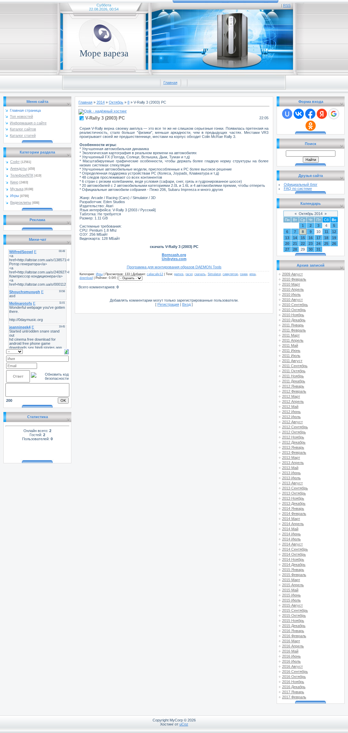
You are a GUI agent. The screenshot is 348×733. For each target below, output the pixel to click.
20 (287, 244)
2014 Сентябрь (295, 549)
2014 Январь (293, 508)
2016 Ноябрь (293, 682)
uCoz (183, 724)
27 (287, 249)
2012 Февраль (294, 391)
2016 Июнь (291, 656)
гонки (243, 274)
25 (326, 244)
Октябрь (116, 102)
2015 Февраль (294, 575)
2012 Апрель (293, 401)
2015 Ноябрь (293, 621)
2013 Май (290, 468)
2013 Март (291, 457)
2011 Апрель (292, 340)
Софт (15, 162)
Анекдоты (18, 168)
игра (252, 274)
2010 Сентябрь (295, 305)
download (86, 278)
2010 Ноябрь (293, 315)
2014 (101, 102)
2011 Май (290, 345)
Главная (170, 83)
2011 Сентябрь (295, 366)
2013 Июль (291, 478)
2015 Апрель (293, 585)
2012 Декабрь (294, 442)
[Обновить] (66, 351)
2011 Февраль (294, 330)
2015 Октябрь (294, 615)
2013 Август (292, 483)
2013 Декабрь (294, 503)
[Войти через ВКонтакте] (299, 114)
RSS (287, 5)
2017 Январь (293, 692)
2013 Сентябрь (295, 488)
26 (334, 244)
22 (303, 244)
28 (295, 249)
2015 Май (290, 590)
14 (295, 238)
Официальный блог (300, 184)
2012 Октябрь (294, 432)
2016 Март (291, 641)
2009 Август (292, 274)
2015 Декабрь (294, 626)
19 (334, 238)
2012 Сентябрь (295, 427)
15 (303, 238)
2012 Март (291, 396)
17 (318, 238)
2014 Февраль (294, 514)
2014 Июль (291, 539)
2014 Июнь (291, 534)
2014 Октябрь (294, 554)
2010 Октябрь (294, 310)
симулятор (230, 274)
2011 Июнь (291, 350)
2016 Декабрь (294, 687)
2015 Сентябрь (295, 610)
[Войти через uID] (287, 114)
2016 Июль (291, 661)
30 (311, 249)
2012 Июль (291, 417)
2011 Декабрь (293, 381)
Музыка (16, 189)
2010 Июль (291, 294)
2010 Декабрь (294, 320)
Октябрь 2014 (311, 214)
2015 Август (292, 605)
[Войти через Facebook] (310, 114)
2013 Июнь (291, 473)
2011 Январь (293, 325)
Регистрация (168, 304)
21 (295, 244)
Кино (14, 182)
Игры (14, 196)
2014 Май (290, 529)
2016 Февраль (294, 636)
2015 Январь (293, 570)
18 (326, 238)
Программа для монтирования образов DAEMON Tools (174, 267)
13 (287, 238)
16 (311, 238)
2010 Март (291, 284)
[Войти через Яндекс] (322, 114)
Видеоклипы (20, 202)
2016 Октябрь (294, 677)
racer (189, 274)
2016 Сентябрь (295, 671)
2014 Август (292, 544)
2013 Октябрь (294, 493)
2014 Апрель (293, 524)
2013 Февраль (294, 452)
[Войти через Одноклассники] (311, 126)
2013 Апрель (293, 463)
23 (311, 244)
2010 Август (292, 300)
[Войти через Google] (333, 113)
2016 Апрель (293, 646)
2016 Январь (293, 631)
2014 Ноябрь (293, 559)
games (179, 274)
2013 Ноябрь (293, 498)
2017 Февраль (294, 697)
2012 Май (290, 407)
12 (334, 232)
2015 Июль (291, 600)
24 (318, 244)
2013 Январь (293, 447)
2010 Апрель (293, 289)
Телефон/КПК (21, 175)
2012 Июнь (291, 412)
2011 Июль (291, 356)
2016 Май (290, 651)
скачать (200, 274)
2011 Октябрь (294, 371)
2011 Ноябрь (293, 376)
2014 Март (291, 519)
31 (318, 249)
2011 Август (292, 361)
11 (326, 232)
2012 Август (292, 422)
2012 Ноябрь (293, 437)
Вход (186, 304)
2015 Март (291, 580)
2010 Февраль (294, 279)
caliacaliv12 (155, 274)
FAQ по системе (298, 188)
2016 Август (292, 666)
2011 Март (291, 335)
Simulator (214, 274)
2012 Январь (293, 386)
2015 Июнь (291, 595)
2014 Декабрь (294, 564)
